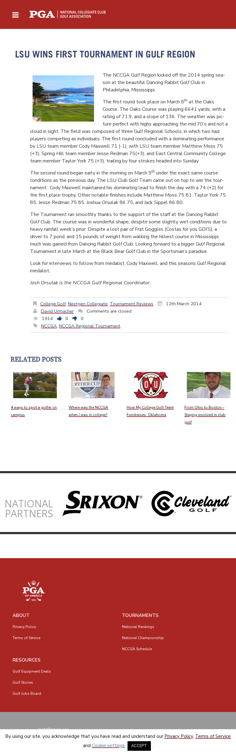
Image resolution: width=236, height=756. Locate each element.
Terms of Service (26, 637)
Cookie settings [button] (108, 745)
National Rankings (138, 626)
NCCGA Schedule (137, 648)
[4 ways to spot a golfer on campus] (35, 385)
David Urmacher (57, 311)
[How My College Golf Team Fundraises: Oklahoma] (151, 385)
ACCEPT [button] (139, 746)
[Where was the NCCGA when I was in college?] (93, 385)
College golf (53, 304)
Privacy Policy (24, 626)
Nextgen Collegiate (88, 304)
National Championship (143, 637)
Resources (27, 660)
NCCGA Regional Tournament (89, 326)
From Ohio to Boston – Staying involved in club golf (205, 415)
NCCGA (49, 326)
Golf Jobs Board (27, 693)
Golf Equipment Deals (32, 671)
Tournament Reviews (131, 304)
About (21, 615)
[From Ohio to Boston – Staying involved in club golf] (208, 385)
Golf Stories (23, 682)
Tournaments (140, 615)
